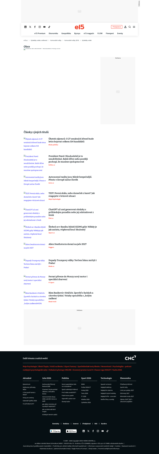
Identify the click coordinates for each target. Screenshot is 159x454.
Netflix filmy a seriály (107, 399)
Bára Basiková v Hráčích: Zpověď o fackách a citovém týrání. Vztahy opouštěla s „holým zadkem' (71, 296)
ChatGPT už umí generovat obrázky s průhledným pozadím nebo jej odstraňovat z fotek (71, 212)
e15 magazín (89, 33)
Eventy (120, 33)
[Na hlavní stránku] (79, 27)
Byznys (77, 33)
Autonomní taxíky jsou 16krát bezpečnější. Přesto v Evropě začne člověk (70, 178)
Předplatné (86, 424)
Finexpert (110, 33)
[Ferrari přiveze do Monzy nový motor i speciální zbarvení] (35, 281)
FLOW (99, 33)
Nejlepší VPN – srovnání (108, 396)
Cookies (117, 446)
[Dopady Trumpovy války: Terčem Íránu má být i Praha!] (35, 265)
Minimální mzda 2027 (127, 396)
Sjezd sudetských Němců (70, 389)
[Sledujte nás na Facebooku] (35, 27)
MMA (83, 384)
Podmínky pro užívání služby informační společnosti (69, 446)
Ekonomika (53, 33)
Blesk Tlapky (43, 366)
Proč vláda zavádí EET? (69, 392)
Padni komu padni (68, 395)
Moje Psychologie (30, 366)
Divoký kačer (66, 402)
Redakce (66, 424)
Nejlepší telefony (106, 387)
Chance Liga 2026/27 (102, 370)
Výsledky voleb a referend (39, 40)
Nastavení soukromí (128, 446)
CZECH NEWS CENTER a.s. (87, 441)
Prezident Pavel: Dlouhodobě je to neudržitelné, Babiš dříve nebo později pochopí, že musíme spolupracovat (68, 159)
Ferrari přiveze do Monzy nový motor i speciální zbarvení (68, 278)
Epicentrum (26, 384)
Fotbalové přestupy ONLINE (60, 370)
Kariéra (104, 424)
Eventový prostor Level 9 (83, 370)
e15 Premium (39, 33)
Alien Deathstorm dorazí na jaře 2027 (68, 244)
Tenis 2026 (84, 393)
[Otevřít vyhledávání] (130, 27)
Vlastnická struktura (46, 449)
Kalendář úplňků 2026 (30, 401)
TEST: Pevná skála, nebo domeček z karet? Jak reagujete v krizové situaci (72, 194)
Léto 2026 (46, 378)
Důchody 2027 (124, 393)
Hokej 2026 (84, 390)
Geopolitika (66, 33)
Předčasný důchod (126, 384)
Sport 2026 (86, 378)
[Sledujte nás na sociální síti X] (30, 27)
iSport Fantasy (70, 366)
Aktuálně (27, 378)
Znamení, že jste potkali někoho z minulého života (49, 391)
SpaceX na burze (106, 384)
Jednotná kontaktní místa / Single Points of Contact (70, 449)
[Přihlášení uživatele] (125, 27)
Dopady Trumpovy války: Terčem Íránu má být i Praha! (73, 261)
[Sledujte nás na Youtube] (44, 27)
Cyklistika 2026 (86, 402)
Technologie (106, 378)
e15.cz (26, 40)
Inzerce (76, 424)
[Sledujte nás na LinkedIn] (25, 27)
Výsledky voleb (87, 40)
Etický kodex (93, 449)
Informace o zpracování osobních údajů (100, 446)
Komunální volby (55, 40)
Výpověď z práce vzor (68, 398)
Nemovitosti (106, 366)
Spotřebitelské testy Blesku (89, 366)
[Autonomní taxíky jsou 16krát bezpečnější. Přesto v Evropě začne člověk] (35, 182)
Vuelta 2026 (117, 370)
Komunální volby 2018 (71, 40)
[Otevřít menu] (134, 27)
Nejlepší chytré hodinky (108, 393)
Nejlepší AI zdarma (107, 390)
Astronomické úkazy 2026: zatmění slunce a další (49, 399)
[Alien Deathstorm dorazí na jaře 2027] (35, 249)
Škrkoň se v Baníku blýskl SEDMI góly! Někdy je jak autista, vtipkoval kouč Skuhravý (73, 228)
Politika (65, 378)
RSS (96, 424)
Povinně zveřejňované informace (108, 449)
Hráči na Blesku (56, 366)
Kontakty (55, 424)
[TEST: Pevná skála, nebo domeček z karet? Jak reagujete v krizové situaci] (35, 198)
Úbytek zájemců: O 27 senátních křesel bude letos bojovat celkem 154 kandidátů (71, 140)
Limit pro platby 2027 (127, 390)
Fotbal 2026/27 (86, 387)
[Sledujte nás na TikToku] (49, 27)
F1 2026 (83, 396)
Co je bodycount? (28, 404)
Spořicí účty (124, 387)
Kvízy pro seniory (28, 398)
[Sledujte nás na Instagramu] (39, 27)
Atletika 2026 (85, 399)
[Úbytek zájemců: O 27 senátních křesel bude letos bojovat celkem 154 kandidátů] (35, 144)
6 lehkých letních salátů (49, 415)
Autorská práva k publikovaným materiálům (37, 446)
